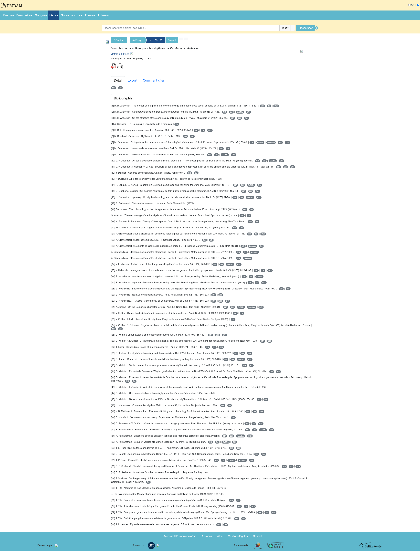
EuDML (240, 112)
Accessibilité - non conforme (179, 536)
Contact (257, 536)
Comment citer (153, 80)
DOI (276, 106)
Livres (53, 15)
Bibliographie (123, 98)
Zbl (120, 87)
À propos (206, 536)
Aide (220, 536)
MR (113, 87)
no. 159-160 (156, 40)
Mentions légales (238, 536)
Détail (118, 80)
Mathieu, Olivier (120, 54)
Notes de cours (71, 15)
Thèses (90, 15)
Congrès (41, 15)
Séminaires (24, 15)
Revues (8, 15)
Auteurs (103, 15)
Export (132, 80)
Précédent (119, 40)
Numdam (271, 142)
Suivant (172, 40)
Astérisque (137, 40)
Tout (284, 28)
